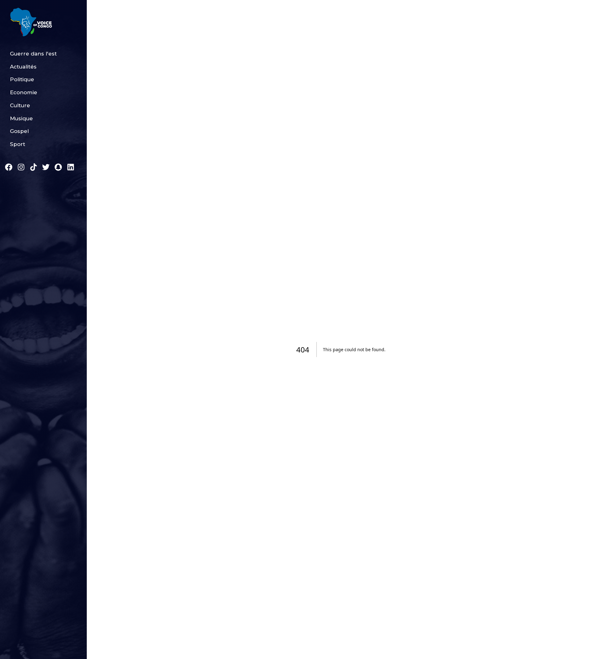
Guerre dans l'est (33, 54)
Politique (22, 79)
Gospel (19, 131)
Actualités (23, 67)
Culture (20, 105)
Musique (21, 118)
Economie (23, 92)
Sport (17, 144)
